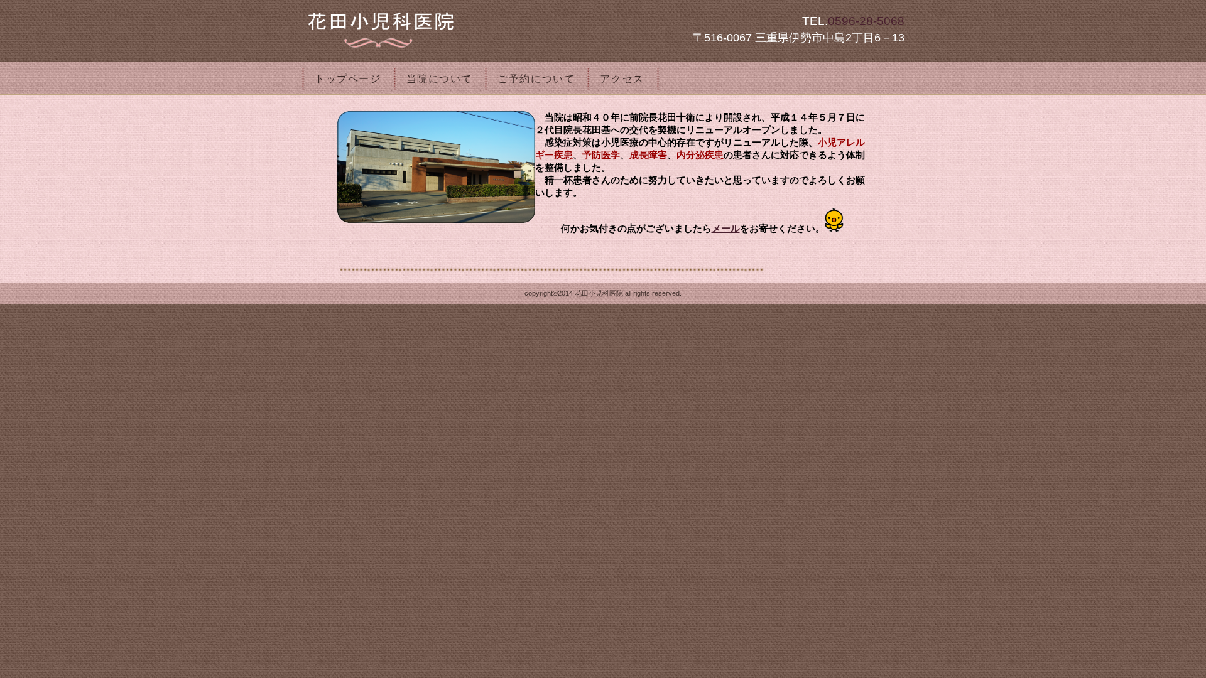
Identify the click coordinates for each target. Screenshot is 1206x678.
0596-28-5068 (866, 21)
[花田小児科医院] (459, 28)
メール (726, 228)
